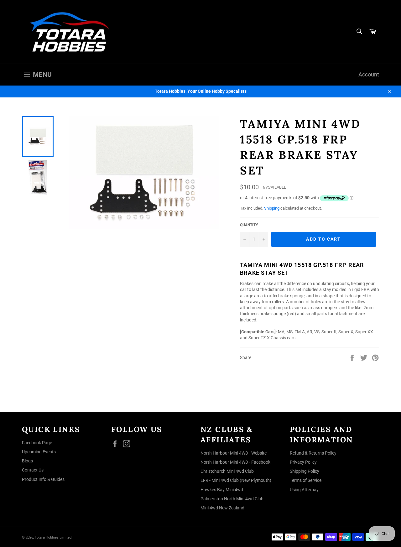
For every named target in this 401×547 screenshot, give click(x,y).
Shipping (271, 208)
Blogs (27, 460)
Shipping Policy (304, 471)
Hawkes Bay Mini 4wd (221, 489)
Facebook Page (37, 442)
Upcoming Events (39, 451)
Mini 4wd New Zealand (222, 507)
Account (368, 74)
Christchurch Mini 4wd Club (227, 471)
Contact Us (33, 469)
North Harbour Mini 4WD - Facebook (235, 462)
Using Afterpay (304, 489)
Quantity (249, 225)
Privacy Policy (303, 462)
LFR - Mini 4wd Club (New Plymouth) (235, 480)
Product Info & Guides (43, 479)
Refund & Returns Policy (313, 453)
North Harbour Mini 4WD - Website (233, 453)
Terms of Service (305, 480)
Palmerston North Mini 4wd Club (231, 498)
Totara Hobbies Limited (53, 537)
